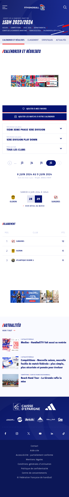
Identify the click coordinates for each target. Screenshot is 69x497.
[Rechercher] (65, 7)
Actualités (61, 40)
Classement (33, 40)
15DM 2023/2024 (35, 31)
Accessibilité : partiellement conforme (34, 455)
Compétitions (16, 28)
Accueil (5, 28)
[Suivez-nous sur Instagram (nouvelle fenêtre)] (17, 433)
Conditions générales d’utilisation (34, 464)
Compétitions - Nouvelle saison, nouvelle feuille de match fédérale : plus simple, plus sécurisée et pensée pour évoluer (43, 364)
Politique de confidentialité (34, 468)
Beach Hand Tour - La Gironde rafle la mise (41, 379)
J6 (51, 163)
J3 (22, 163)
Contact (34, 446)
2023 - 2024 (27, 28)
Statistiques (47, 40)
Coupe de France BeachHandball (40, 375)
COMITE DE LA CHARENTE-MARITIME (14, 31)
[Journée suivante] (59, 163)
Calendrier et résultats (13, 40)
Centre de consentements (34, 473)
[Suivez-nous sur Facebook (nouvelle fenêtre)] (5, 433)
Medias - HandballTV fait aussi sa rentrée (43, 342)
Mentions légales (34, 459)
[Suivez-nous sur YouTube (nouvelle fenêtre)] (40, 433)
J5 (41, 163)
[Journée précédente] (10, 163)
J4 (32, 163)
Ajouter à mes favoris (36, 109)
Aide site (34, 450)
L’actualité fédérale (27, 339)
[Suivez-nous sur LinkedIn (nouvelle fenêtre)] (52, 433)
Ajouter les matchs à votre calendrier (36, 116)
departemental (40, 28)
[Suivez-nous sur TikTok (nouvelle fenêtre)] (63, 433)
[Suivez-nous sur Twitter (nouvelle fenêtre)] (28, 433)
